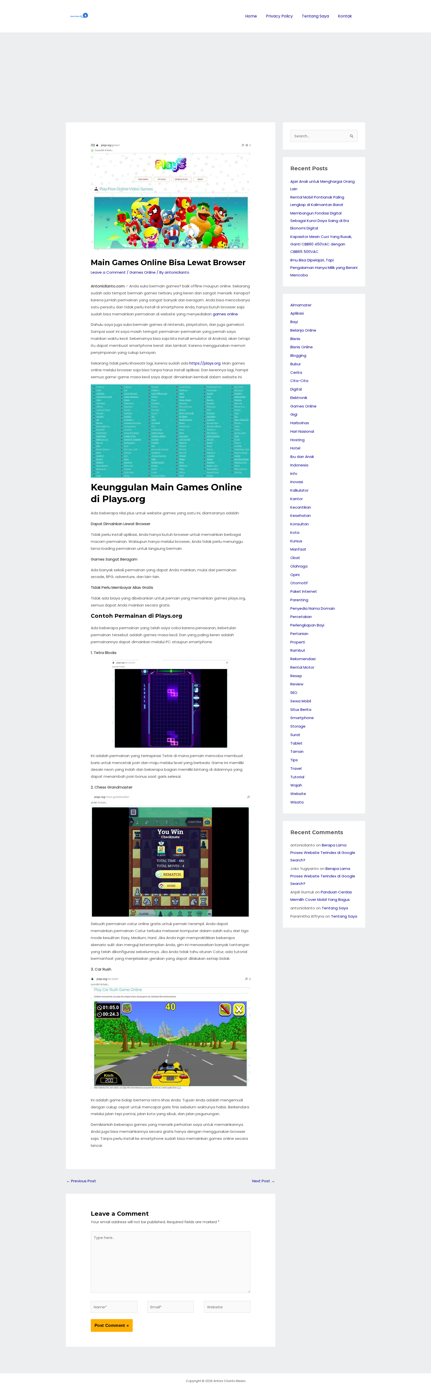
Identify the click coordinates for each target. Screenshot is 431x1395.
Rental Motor (302, 667)
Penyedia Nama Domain (312, 608)
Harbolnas (299, 422)
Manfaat (298, 549)
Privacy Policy (279, 16)
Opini (295, 574)
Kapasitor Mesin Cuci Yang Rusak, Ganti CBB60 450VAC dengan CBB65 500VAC (321, 244)
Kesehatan (300, 515)
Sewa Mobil (300, 701)
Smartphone (302, 717)
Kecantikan (300, 507)
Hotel (295, 448)
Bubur (295, 364)
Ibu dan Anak (302, 456)
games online (225, 314)
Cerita (296, 372)
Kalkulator (299, 490)
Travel (296, 768)
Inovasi (296, 481)
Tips (294, 760)
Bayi (294, 321)
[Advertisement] (215, 70)
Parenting (299, 599)
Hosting (297, 439)
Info (293, 473)
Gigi (293, 414)
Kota (294, 532)
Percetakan (301, 616)
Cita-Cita (299, 380)
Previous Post (81, 1181)
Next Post (263, 1181)
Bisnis (295, 338)
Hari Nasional (302, 431)
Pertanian (299, 633)
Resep (296, 675)
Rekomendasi (303, 658)
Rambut (297, 650)
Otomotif (299, 583)
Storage (298, 726)
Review (296, 684)
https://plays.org (204, 363)
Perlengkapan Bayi (307, 625)
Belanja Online (303, 330)
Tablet (296, 743)
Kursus (296, 541)
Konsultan (299, 524)
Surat (295, 734)
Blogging (298, 355)
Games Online (142, 272)
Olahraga (299, 566)
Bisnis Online (301, 347)
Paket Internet (303, 591)
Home (251, 16)
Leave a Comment (108, 272)
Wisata (297, 802)
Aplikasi (297, 313)
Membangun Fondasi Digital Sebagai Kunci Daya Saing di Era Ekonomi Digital (319, 220)
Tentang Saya (315, 16)
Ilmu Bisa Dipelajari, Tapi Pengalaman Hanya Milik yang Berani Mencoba (323, 267)
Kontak (345, 16)
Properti (297, 642)
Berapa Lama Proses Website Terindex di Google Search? (322, 852)
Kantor (296, 498)
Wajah (296, 785)
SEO (293, 692)
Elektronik (298, 397)
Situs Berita (300, 709)
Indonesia (299, 465)
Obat (295, 557)
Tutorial (297, 777)
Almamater (301, 305)
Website (298, 793)
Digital (296, 389)
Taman (297, 751)
